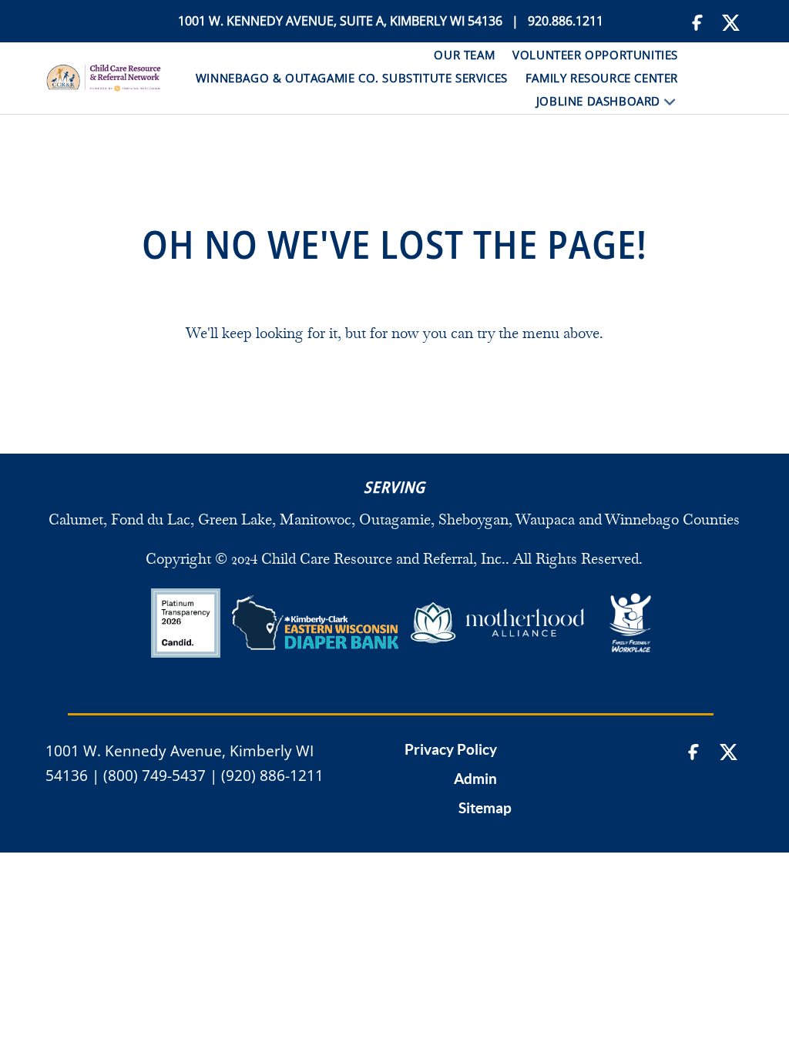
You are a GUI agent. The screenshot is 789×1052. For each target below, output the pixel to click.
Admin (475, 779)
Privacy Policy (451, 750)
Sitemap (485, 808)
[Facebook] (699, 21)
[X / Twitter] (731, 21)
